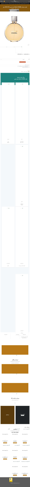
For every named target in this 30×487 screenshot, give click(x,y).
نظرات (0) (22, 71)
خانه (18, 8)
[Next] (1, 29)
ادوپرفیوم (12, 8)
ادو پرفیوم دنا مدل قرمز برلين (15, 473)
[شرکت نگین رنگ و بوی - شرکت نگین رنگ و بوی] (15, 1)
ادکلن (15, 8)
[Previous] (28, 29)
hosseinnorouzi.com (17, 483)
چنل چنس (23, 67)
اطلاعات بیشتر (15, 458)
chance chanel (26, 67)
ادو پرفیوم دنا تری (15, 456)
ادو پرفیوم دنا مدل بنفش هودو (25, 473)
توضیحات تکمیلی (25, 71)
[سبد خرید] (4, 1)
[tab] (28, 71)
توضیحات (28, 71)
